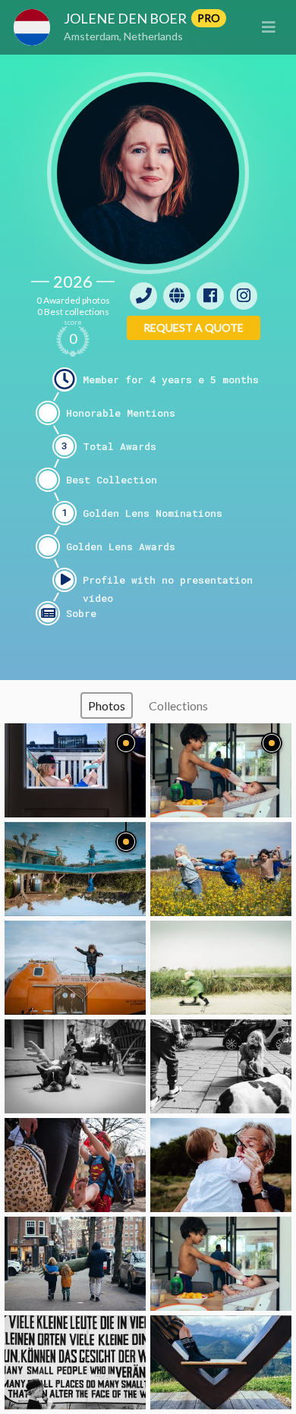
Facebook (210, 296)
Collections (178, 705)
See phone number (143, 296)
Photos (106, 705)
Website (177, 296)
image (75, 770)
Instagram (243, 296)
